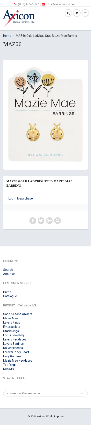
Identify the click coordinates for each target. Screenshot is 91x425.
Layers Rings (11, 322)
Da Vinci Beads (13, 348)
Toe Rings (9, 364)
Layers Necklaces (14, 339)
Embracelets (11, 326)
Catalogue (10, 296)
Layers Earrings (13, 343)
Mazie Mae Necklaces (17, 360)
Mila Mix (8, 369)
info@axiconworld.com (61, 4)
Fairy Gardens (12, 356)
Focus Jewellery (14, 335)
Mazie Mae (10, 318)
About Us (9, 274)
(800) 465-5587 (28, 4)
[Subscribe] (82, 393)
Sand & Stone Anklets (17, 314)
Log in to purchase (20, 198)
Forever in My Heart (16, 352)
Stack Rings (11, 331)
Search (8, 269)
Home (7, 35)
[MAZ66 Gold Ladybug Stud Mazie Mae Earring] (45, 114)
